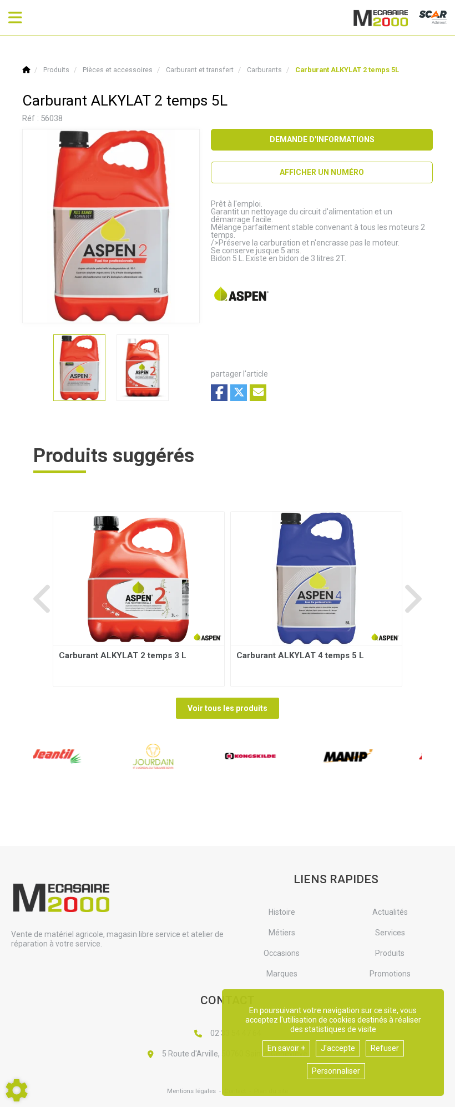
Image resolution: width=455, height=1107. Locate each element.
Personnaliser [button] (336, 1070)
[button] (347, 70)
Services (390, 932)
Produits (390, 953)
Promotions (390, 973)
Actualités (390, 912)
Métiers (282, 932)
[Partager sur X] (238, 392)
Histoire (282, 912)
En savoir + (286, 1048)
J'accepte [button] (338, 1048)
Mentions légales (191, 1091)
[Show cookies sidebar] (17, 1090)
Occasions (282, 953)
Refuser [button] (385, 1048)
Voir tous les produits (227, 708)
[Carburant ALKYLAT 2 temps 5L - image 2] (143, 367)
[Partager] (258, 392)
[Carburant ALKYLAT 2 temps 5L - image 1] (79, 367)
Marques (281, 973)
